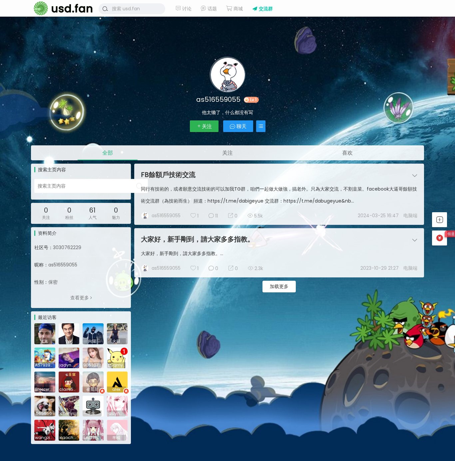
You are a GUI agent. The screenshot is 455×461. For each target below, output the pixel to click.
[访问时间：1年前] (44, 333)
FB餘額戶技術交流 (168, 174)
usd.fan (61, 8)
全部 (107, 153)
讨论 (186, 8)
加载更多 (279, 286)
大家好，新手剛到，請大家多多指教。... (182, 253)
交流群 (265, 8)
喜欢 (347, 153)
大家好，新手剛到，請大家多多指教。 (197, 239)
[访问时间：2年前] (93, 357)
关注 (207, 126)
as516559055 (166, 215)
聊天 (240, 126)
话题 (211, 8)
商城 (237, 8)
